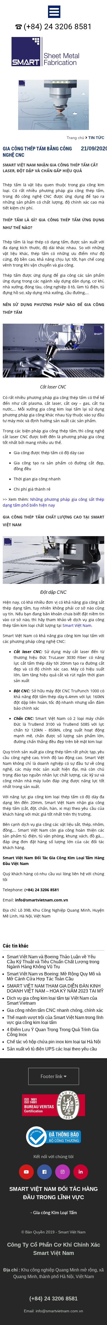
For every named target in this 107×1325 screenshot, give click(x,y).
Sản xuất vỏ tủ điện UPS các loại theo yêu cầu (52, 1049)
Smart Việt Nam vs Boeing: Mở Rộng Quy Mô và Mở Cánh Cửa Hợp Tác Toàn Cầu (54, 976)
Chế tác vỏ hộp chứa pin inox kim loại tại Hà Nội (54, 1041)
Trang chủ (75, 137)
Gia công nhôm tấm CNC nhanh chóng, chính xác (55, 1010)
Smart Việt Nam (77, 625)
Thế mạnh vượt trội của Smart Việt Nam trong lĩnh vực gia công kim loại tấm (55, 1020)
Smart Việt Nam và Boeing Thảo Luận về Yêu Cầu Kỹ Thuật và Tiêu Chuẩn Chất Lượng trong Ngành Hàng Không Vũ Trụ (53, 961)
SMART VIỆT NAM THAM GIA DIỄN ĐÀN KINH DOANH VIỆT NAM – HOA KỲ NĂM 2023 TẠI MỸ (55, 988)
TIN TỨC (96, 137)
